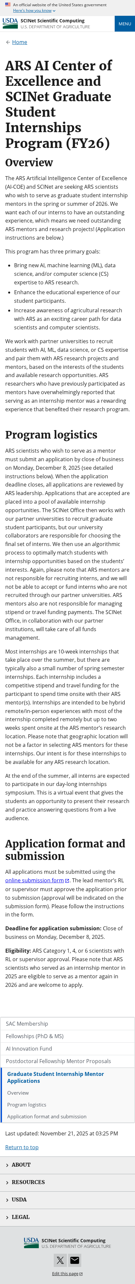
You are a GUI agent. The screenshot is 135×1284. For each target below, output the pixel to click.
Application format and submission (47, 1116)
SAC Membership (27, 1023)
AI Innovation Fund (29, 1048)
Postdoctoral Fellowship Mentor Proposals (58, 1061)
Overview (18, 1092)
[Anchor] (116, 142)
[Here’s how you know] (67, 8)
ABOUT (21, 1165)
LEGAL (20, 1217)
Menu (125, 24)
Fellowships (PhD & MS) (35, 1036)
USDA (19, 1200)
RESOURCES (28, 1182)
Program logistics (26, 1104)
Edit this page (65, 1273)
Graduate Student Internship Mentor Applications (55, 1077)
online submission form (34, 880)
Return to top (22, 1147)
